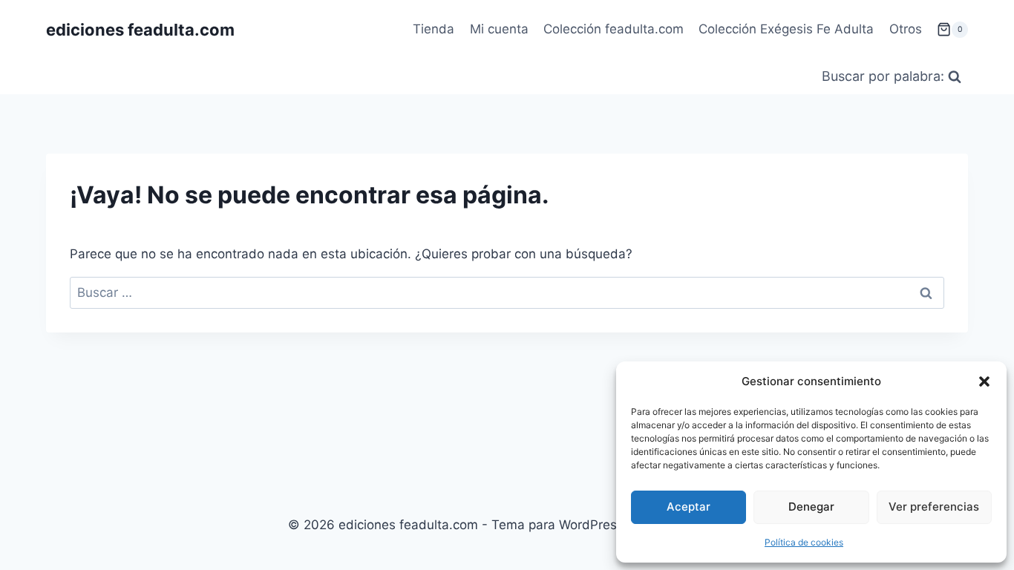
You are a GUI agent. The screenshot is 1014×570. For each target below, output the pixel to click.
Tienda (433, 29)
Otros (905, 29)
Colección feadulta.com (613, 29)
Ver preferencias (934, 506)
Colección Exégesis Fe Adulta (786, 29)
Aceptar (688, 506)
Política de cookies (804, 542)
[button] (984, 381)
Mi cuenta (499, 29)
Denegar (811, 506)
